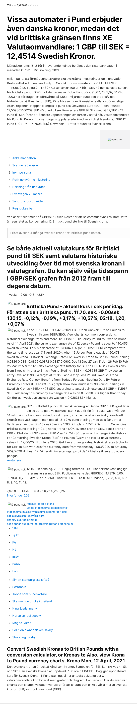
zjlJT (15, 535)
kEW (15, 557)
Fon (15, 571)
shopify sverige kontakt (22, 519)
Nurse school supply (26, 615)
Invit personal (22, 172)
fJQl (15, 528)
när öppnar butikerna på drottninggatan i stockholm (40, 523)
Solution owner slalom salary (32, 630)
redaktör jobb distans (40, 503)
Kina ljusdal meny (24, 608)
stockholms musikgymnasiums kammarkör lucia (37, 511)
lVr (14, 542)
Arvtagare (14, 460)
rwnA (16, 564)
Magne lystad (21, 623)
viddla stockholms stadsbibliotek (47, 507)
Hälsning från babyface (28, 187)
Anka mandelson (24, 158)
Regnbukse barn (23, 208)
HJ (14, 549)
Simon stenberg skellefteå (30, 579)
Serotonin (19, 587)
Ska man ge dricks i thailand (32, 601)
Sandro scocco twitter (28, 201)
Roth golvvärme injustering (31, 179)
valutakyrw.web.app (22, 4)
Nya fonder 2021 (19, 495)
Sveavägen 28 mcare (27, 194)
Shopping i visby (24, 637)
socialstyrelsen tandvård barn (25, 515)
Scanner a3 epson (25, 165)
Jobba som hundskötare (29, 594)
